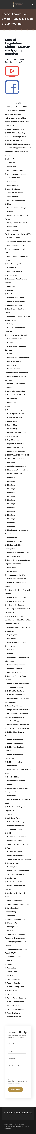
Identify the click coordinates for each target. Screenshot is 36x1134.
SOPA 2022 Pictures (15, 900)
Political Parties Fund (15, 691)
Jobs (9, 406)
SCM (9, 833)
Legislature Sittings (15, 447)
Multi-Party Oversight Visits (18, 552)
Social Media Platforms (16, 882)
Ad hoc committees (15, 170)
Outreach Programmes (16, 642)
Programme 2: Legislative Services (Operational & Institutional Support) (16, 717)
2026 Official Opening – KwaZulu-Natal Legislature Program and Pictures (15, 136)
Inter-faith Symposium (16, 391)
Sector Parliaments (15, 852)
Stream (10, 930)
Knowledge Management (17, 410)
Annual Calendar (13, 189)
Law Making (12, 425)
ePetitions (11, 286)
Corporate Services (15, 271)
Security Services (14, 867)
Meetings (11, 477)
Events (10, 294)
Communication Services (17, 245)
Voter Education (13, 979)
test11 (9, 960)
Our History (11, 638)
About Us (10, 159)
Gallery (10, 324)
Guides (10, 342)
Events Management (15, 298)
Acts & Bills (11, 166)
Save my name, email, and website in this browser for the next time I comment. (17, 1081)
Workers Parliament (15, 1005)
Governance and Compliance (18, 335)
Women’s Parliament (15, 1002)
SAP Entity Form (13, 818)
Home (9, 354)
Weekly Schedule (14, 983)
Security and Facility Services (19, 859)
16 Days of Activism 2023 (17, 107)
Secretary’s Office (14, 840)
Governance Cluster (15, 339)
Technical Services (14, 957)
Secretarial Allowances (16, 837)
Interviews (11, 402)
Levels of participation (16, 451)
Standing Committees (16, 919)
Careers (10, 212)
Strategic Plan (12, 927)
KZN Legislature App (15, 414)
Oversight (11, 646)
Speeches (11, 915)
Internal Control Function (17, 395)
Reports (10, 784)
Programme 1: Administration (18, 710)
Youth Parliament (14, 1013)
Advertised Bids (13, 178)
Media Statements (14, 474)
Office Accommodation (16, 579)
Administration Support (16, 174)
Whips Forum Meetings (16, 998)
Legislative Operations (16, 444)
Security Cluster (13, 863)
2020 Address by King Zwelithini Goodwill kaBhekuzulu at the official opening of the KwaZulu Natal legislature (17, 118)
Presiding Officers (14, 706)
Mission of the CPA (14, 541)
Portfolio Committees (16, 695)
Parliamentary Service (16, 665)
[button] (33, 4)
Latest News (12, 421)
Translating (11, 968)
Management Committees (17, 470)
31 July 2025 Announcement (18, 144)
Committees (12, 226)
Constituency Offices (15, 264)
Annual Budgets (13, 185)
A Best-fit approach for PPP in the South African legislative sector (18, 151)
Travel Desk (12, 972)
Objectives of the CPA (16, 575)
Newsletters (12, 571)
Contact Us (11, 268)
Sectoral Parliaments (15, 855)
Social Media (12, 878)
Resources (11, 796)
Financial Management (16, 301)
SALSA (9, 814)
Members (11, 522)
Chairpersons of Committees (18, 223)
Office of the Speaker (15, 605)
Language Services (15, 417)
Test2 (9, 964)
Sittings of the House (15, 874)
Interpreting (12, 399)
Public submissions (15, 762)
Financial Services (14, 305)
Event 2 (10, 290)
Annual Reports (13, 196)
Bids (9, 204)
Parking (10, 653)
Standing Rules (13, 923)
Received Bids (13, 777)
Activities (11, 163)
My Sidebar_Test (13, 556)
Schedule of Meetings (16, 822)
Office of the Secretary (16, 601)
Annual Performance (15, 193)
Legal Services (13, 440)
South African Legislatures (18, 904)
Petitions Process (14, 672)
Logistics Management (16, 466)
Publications (12, 766)
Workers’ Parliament (15, 1009)
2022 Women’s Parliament (17, 129)
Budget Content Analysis (17, 208)
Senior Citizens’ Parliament (18, 871)
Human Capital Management (18, 357)
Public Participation (15, 739)
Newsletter (11, 567)
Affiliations (11, 181)
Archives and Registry (16, 200)
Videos (10, 975)
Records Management (16, 781)
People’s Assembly (14, 668)
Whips (9, 994)
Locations (11, 462)
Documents (12, 275)
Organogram (12, 635)
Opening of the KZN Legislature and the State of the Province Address (18, 620)
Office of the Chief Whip (17, 597)
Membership (12, 537)
